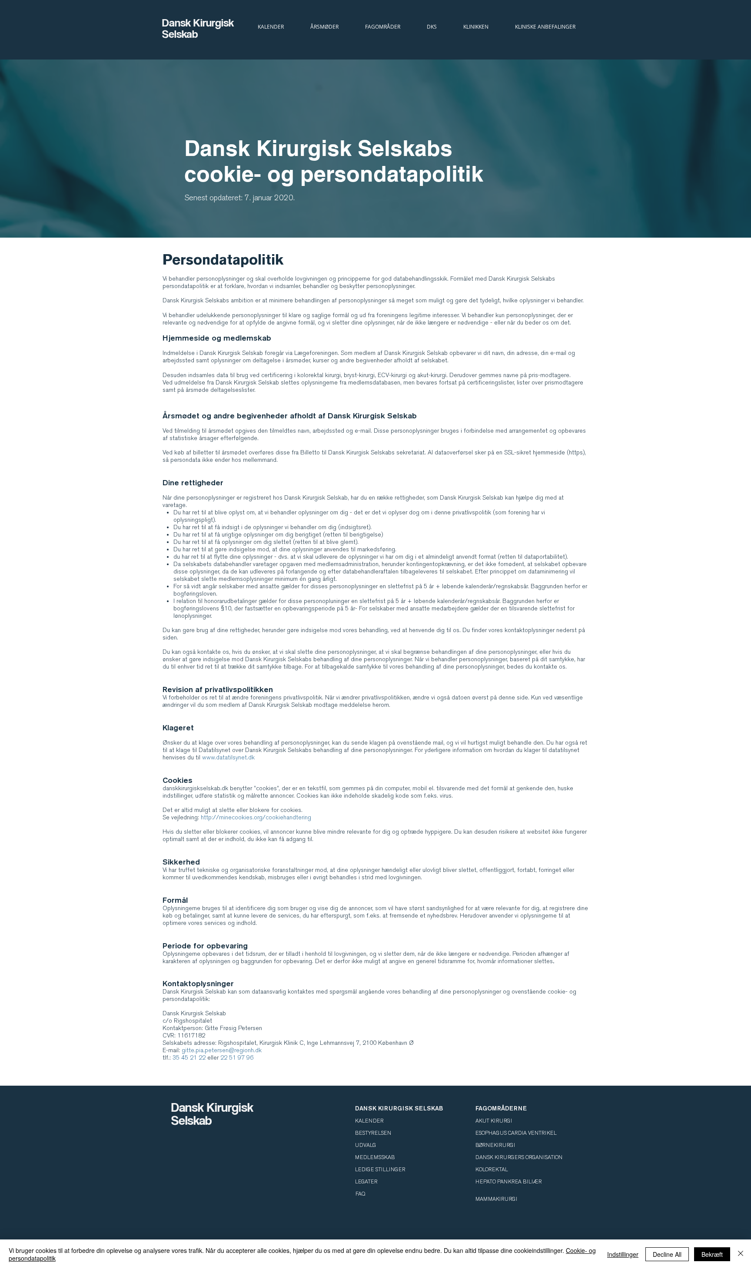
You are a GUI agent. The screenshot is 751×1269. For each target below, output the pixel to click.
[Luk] (740, 1254)
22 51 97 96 (236, 1057)
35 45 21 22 (189, 1057)
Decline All (667, 1254)
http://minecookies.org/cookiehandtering (256, 817)
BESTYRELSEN (373, 1133)
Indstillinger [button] (622, 1254)
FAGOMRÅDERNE (501, 1108)
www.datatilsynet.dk (228, 757)
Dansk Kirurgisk (199, 22)
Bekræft (712, 1254)
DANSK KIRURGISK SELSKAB (399, 1108)
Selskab (180, 33)
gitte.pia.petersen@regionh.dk (222, 1050)
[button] (431, 26)
